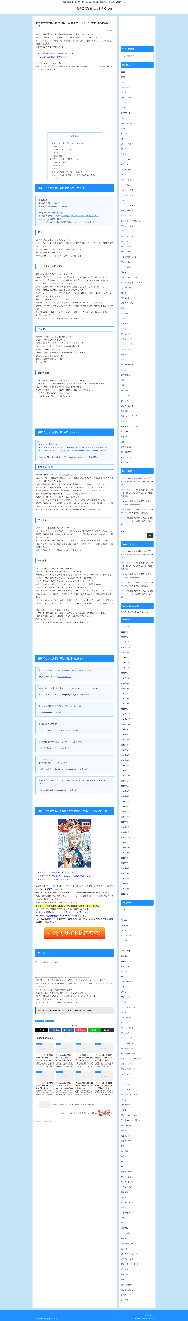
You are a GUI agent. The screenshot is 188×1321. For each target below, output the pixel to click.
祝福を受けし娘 (59, 162)
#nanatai (80, 451)
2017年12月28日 (88, 222)
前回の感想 (58, 156)
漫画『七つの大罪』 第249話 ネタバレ (65, 159)
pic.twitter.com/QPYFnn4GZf (80, 670)
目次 (72, 136)
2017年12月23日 (91, 457)
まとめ (54, 178)
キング (56, 153)
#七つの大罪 (58, 213)
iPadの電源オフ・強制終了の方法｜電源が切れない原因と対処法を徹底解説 (137, 511)
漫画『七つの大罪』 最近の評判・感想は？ (67, 172)
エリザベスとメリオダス (62, 149)
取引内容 (57, 169)
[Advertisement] (74, 85)
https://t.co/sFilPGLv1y (61, 206)
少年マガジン (50, 1021)
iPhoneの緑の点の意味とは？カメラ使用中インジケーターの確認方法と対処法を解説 (137, 521)
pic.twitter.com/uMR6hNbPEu (50, 219)
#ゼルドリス (94, 216)
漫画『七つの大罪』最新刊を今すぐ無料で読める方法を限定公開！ (75, 175)
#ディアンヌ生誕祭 (59, 451)
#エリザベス (76, 216)
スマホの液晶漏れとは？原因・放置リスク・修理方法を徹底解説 (137, 502)
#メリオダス (65, 216)
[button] (107, 1030)
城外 (55, 146)
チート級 (57, 165)
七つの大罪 (40, 1021)
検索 (122, 532)
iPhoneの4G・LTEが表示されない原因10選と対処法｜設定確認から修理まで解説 (137, 481)
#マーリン (85, 216)
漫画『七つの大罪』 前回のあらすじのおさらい (68, 143)
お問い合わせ (149, 1315)
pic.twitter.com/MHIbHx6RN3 (96, 451)
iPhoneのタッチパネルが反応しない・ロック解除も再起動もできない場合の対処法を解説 (137, 493)
